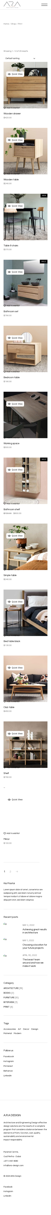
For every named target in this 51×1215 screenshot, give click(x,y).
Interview (9, 1002)
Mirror (7, 839)
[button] (12, 108)
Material (8, 1033)
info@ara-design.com (14, 1165)
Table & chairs (11, 245)
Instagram (9, 1061)
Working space (11, 443)
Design (34, 1029)
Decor (26, 1029)
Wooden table (11, 179)
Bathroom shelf (12, 509)
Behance (8, 1071)
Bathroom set (11, 311)
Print (7, 1006)
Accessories (10, 1029)
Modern (17, 1033)
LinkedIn (8, 1076)
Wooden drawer (12, 113)
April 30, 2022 (30, 955)
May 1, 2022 (28, 940)
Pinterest (8, 1066)
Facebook (9, 1056)
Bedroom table (12, 377)
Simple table (10, 575)
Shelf (6, 773)
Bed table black (12, 641)
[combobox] (21, 58)
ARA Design (15, 1176)
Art (19, 1029)
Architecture (11, 988)
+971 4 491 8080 (11, 1161)
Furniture (9, 997)
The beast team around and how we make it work (33, 962)
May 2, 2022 (28, 925)
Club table (9, 707)
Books (7, 992)
